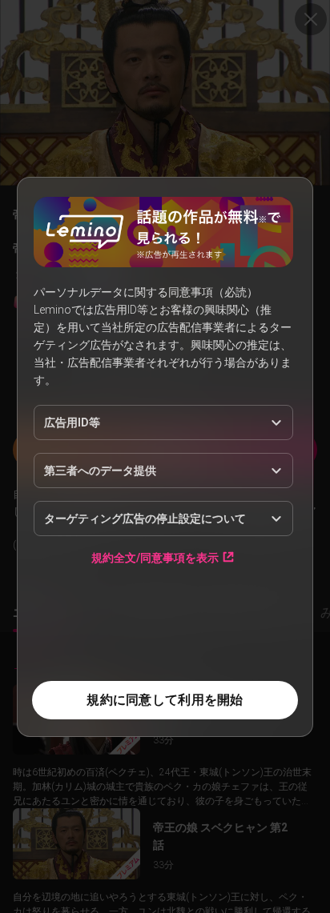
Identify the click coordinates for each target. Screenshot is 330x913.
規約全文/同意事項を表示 (155, 557)
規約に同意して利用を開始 (165, 699)
